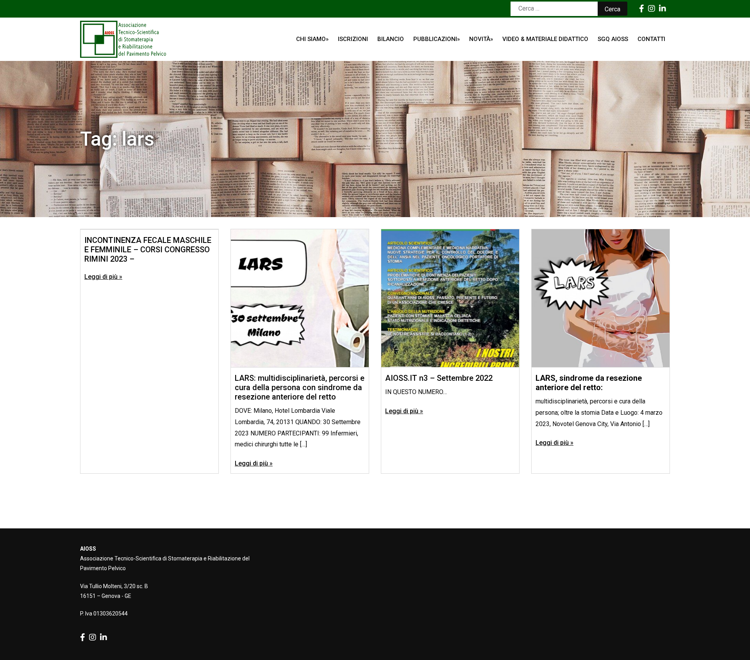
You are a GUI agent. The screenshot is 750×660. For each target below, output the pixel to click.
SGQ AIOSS (613, 39)
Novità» (481, 39)
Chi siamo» (312, 39)
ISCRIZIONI (353, 39)
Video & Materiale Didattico (545, 39)
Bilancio (390, 39)
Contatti (651, 39)
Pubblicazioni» (436, 39)
